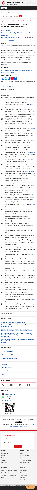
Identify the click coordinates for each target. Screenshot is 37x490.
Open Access (23, 470)
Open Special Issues (8, 351)
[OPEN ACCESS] (31, 3)
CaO (14, 72)
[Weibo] (28, 384)
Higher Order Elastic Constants (23, 70)
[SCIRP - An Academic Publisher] (12, 3)
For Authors (23, 458)
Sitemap (3, 460)
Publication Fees (24, 462)
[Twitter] (3, 384)
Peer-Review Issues (25, 460)
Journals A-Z (4, 453)
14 (2, 235)
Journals (10, 12)
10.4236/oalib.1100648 (10, 37)
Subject (3, 455)
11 (2, 197)
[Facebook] (11, 384)
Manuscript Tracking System (9, 470)
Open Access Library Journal (9, 21)
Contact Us (5, 371)
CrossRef (32, 104)
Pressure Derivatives (7, 72)
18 (2, 282)
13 (2, 223)
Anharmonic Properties (7, 70)
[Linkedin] (20, 384)
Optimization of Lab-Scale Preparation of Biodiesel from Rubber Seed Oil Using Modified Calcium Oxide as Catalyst (17, 340)
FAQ (3, 374)
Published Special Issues (9, 355)
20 (2, 304)
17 (2, 275)
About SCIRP (24, 451)
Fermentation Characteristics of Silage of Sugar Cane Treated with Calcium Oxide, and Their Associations (17, 335)
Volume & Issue (5, 480)
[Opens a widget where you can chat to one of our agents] (30, 487)
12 (2, 209)
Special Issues (24, 465)
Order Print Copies (6, 472)
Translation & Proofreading (8, 475)
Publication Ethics (24, 472)
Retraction (22, 477)
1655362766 (7, 400)
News (2, 465)
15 (2, 247)
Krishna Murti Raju (6, 30)
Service (4, 468)
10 (2, 185)
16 (2, 259)
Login (4, 8)
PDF (19, 37)
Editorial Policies (24, 455)
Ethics (21, 453)
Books (3, 458)
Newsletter (5, 364)
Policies (23, 468)
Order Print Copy (7, 367)
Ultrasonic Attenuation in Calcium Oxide (13, 322)
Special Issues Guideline (9, 358)
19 (2, 292)
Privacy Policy (23, 480)
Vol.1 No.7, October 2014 (25, 21)
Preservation (23, 475)
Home (4, 12)
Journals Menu (7, 314)
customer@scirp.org (9, 394)
